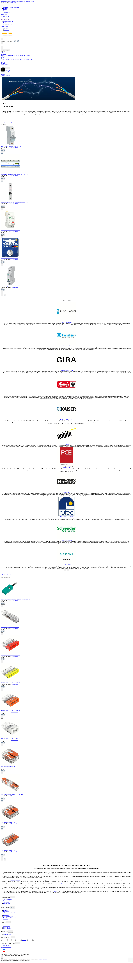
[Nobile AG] (66, 443)
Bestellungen (27, 55)
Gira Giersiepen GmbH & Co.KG (66, 370)
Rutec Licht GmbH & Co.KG (66, 516)
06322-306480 (13, 2)
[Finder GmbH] (66, 344)
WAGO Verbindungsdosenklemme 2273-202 (10, 738)
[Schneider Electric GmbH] (66, 538)
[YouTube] (4, 952)
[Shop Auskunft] (7, 934)
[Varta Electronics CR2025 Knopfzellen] (10, 256)
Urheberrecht (6, 911)
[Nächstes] (5, 295)
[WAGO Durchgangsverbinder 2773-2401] (10, 625)
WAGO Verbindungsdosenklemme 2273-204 (10, 655)
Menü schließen (6, 50)
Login (2, 52)
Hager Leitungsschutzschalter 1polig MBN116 (11, 146)
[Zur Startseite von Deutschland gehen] (8, 37)
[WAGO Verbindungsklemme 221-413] (10, 821)
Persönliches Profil (9, 55)
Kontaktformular (7, 900)
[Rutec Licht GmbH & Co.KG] (66, 515)
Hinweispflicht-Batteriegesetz (9, 917)
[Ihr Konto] (2, 47)
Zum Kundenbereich (7, 899)
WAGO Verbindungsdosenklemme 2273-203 (10, 710)
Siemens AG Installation (66, 564)
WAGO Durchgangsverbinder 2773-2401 (10, 627)
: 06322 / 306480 (5, 945)
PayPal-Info (6, 22)
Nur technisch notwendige (6, 960)
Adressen (15, 55)
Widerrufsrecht (6, 12)
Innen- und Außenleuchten (60, 883)
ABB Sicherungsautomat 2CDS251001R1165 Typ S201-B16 (14, 202)
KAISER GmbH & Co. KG (66, 419)
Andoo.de (5, 924)
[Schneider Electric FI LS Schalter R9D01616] (10, 228)
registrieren (3, 54)
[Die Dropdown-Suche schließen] (18, 41)
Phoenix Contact (66, 492)
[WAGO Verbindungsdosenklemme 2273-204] (10, 653)
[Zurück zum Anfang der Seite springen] (2, 957)
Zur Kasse (3, 56)
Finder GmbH (66, 345)
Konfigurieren (15, 960)
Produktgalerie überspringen (7, 122)
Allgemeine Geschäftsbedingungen (11, 7)
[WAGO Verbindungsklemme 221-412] (10, 765)
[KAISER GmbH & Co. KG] (66, 418)
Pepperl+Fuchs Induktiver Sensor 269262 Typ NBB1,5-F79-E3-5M (15, 599)
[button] (66, 4)
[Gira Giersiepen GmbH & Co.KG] (66, 369)
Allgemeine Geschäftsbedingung (10, 912)
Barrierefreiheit (6, 903)
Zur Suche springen (16, 1)
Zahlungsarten (21, 55)
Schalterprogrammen (15, 880)
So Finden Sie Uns (7, 24)
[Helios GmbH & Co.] (66, 393)
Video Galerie (6, 902)
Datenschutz (6, 915)
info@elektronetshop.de (6, 947)
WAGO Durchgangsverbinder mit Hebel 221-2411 (12, 794)
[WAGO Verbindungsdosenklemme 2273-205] (10, 681)
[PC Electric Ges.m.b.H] (66, 466)
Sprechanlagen (55, 891)
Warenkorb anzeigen (5, 57)
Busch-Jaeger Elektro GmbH (66, 322)
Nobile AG (66, 444)
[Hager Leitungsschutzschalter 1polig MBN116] (10, 145)
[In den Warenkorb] (2, 153)
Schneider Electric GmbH (66, 540)
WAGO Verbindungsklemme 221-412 (9, 766)
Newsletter (5, 919)
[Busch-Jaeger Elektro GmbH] (66, 321)
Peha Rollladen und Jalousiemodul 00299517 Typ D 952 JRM (14, 174)
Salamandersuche (7, 928)
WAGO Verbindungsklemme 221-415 (9, 850)
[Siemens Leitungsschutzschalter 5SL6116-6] (10, 284)
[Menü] (2, 39)
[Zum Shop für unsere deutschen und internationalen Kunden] (6, 28)
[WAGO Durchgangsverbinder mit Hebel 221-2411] (10, 793)
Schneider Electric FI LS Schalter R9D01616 (10, 230)
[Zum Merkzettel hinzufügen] (3, 150)
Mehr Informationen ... (43, 959)
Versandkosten (6, 10)
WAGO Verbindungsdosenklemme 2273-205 (10, 682)
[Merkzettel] (1, 45)
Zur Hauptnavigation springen (27, 1)
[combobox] (7, 41)
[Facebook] (4, 950)
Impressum (5, 8)
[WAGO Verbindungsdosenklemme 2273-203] (10, 709)
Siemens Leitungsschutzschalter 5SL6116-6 (10, 286)
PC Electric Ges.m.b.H (67, 467)
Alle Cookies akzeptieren (24, 960)
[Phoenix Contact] (66, 490)
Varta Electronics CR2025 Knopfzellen (9, 258)
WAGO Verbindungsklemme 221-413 (9, 822)
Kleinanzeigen (6, 926)
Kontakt (5, 9)
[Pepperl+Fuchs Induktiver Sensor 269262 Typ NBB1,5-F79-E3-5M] (9, 597)
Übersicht (3, 55)
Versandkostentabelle (8, 916)
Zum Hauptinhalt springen (6, 1)
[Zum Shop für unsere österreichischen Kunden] (6, 30)
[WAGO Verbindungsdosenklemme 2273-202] (10, 737)
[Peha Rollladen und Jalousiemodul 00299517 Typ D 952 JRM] (10, 173)
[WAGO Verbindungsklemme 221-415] (10, 849)
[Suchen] (15, 41)
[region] (66, 208)
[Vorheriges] (2, 295)
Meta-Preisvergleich (7, 927)
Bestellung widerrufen (5, 905)
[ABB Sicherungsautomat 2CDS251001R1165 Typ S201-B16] (10, 200)
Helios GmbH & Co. (66, 395)
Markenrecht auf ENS (8, 21)
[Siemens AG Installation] (66, 563)
